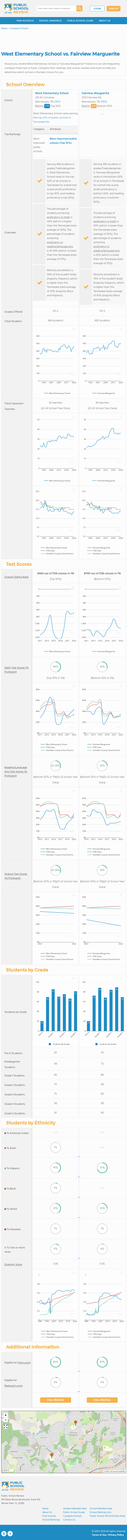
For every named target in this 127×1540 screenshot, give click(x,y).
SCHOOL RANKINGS (50, 20)
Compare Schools (72, 1516)
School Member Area (101, 1509)
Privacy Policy (116, 1535)
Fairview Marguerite (95, 93)
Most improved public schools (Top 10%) (63, 141)
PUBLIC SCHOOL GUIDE (80, 20)
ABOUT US (104, 20)
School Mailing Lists (100, 1512)
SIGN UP (113, 9)
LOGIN (97, 9)
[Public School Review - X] (4, 1534)
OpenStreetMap (119, 1471)
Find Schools (49, 1516)
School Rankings (51, 1520)
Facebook (10, 1534)
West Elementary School (51, 93)
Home (45, 1509)
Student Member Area (75, 1509)
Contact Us (69, 1520)
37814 (57, 102)
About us (47, 1512)
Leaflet (106, 1471)
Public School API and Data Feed (107, 1516)
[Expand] (5, 1426)
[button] (75, 1423)
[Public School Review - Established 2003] (16, 8)
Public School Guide (74, 1512)
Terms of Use (99, 1535)
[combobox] (54, 8)
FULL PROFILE (55, 1400)
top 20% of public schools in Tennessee (52, 120)
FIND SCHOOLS (25, 20)
